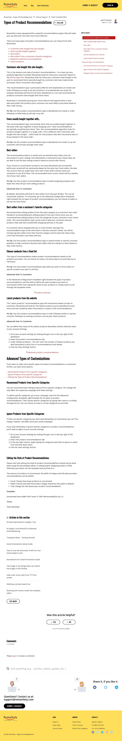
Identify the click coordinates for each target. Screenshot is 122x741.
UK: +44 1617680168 (98, 728)
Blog (32, 5)
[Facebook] (94, 687)
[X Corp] (105, 687)
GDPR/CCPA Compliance (79, 728)
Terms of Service (77, 725)
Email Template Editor (59, 17)
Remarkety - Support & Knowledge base (18, 17)
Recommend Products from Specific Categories (27, 372)
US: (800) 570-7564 (98, 725)
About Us (55, 722)
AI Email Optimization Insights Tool (21, 522)
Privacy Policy (76, 722)
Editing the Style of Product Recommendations (27, 377)
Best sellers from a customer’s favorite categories (31, 56)
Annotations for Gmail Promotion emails (23, 559)
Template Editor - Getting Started (21, 537)
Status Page (56, 725)
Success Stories (57, 728)
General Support (42, 17)
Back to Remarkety (43, 5)
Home (25, 5)
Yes (54, 622)
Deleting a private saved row (18, 584)
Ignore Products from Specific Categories (25, 374)
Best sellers (15, 54)
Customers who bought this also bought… (27, 49)
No (70, 622)
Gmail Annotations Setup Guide (20, 544)
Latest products (17, 61)
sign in (15, 656)
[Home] (10, 5)
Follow (60, 23)
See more (13, 601)
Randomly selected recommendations (25, 59)
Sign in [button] (110, 5)
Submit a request (90, 5)
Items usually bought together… (23, 51)
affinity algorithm (17, 77)
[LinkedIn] (116, 687)
